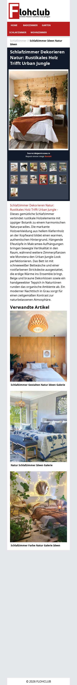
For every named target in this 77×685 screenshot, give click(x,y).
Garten (46, 25)
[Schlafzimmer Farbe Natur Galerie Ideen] (38, 506)
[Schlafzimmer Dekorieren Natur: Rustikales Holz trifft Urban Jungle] (38, 109)
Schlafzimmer (17, 32)
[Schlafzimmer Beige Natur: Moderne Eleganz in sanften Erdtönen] (24, 180)
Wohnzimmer (39, 32)
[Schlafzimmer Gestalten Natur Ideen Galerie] (38, 346)
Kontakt (48, 156)
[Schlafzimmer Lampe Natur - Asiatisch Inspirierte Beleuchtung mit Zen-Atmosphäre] (34, 167)
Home (14, 25)
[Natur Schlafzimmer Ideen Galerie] (38, 426)
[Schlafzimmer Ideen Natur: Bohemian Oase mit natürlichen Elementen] (14, 192)
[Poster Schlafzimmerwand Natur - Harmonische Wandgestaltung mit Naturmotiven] (53, 167)
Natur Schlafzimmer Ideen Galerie (31, 465)
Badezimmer (30, 25)
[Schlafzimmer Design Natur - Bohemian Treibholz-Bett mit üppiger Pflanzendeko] (43, 167)
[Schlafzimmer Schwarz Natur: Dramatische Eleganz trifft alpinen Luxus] (63, 180)
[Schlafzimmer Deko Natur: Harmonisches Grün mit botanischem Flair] (53, 180)
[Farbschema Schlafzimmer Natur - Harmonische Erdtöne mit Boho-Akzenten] (14, 167)
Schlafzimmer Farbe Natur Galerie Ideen (35, 545)
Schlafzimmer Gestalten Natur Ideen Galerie (38, 384)
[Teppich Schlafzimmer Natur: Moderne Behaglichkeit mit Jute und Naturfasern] (34, 180)
